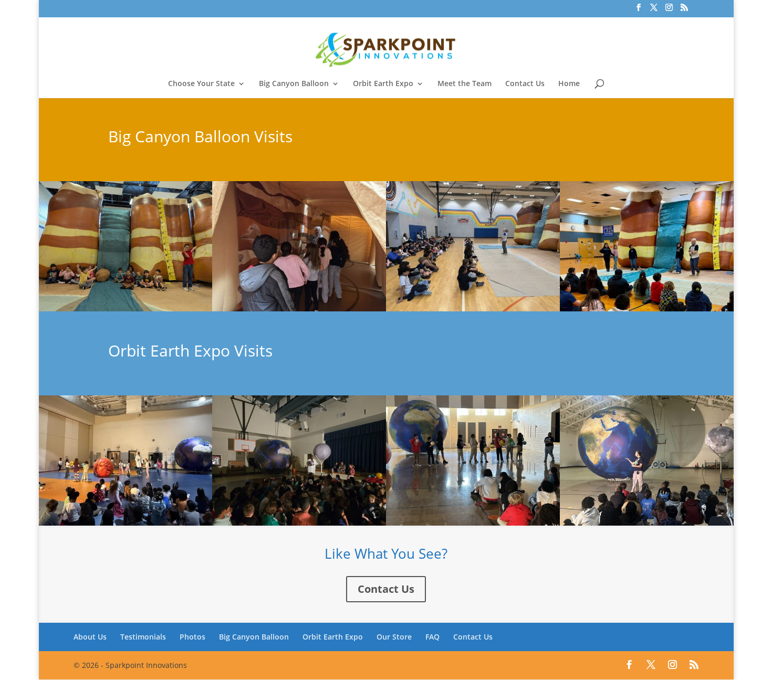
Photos (192, 637)
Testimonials (143, 637)
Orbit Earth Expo (383, 84)
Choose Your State (201, 84)
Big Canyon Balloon (294, 84)
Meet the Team (464, 84)
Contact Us (525, 84)
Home (569, 84)
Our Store (394, 637)
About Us (90, 637)
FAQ (432, 637)
